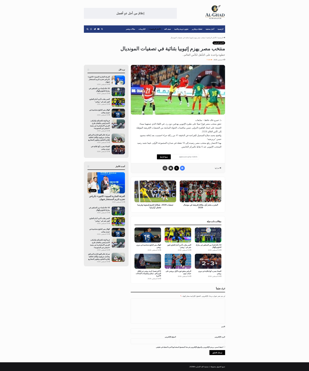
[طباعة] (165, 168)
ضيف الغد (167, 29)
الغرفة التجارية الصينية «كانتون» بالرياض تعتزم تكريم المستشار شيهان (99, 79)
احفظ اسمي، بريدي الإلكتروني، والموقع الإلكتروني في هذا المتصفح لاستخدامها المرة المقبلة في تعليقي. (189, 347)
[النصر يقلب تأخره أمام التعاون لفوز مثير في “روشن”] (178, 235)
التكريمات (142, 29)
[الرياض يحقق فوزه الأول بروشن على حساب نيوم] (178, 261)
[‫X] (176, 168)
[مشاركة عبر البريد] (170, 168)
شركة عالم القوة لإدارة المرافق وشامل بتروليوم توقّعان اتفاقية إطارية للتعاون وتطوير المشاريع (99, 137)
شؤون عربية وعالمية (181, 29)
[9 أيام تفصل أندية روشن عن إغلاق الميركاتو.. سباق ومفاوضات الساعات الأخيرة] (147, 261)
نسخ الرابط (164, 157)
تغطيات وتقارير (197, 29)
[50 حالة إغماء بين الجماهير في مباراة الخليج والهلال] (208, 235)
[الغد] (215, 12)
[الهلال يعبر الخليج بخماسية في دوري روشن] (147, 235)
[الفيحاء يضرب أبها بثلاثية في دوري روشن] (208, 261)
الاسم (223, 326)
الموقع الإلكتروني (170, 337)
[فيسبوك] (182, 168)
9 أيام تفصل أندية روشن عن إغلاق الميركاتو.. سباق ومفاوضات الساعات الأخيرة (148, 273)
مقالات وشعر (130, 29)
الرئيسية (220, 29)
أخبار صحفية (210, 29)
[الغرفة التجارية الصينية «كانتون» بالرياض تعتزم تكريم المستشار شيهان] (118, 80)
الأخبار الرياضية (155, 29)
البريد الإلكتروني (220, 337)
